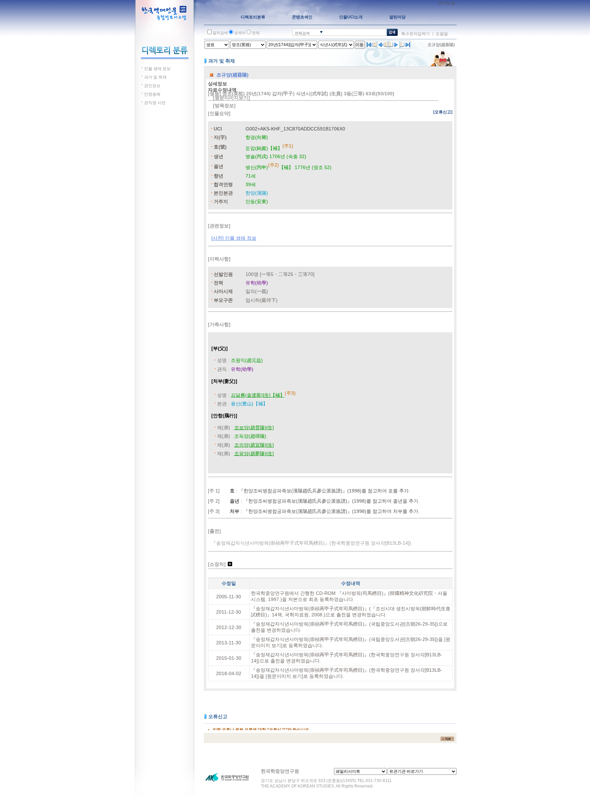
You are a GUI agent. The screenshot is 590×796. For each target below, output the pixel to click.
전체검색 (302, 33)
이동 (359, 44)
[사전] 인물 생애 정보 (233, 238)
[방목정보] (224, 105)
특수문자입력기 (415, 33)
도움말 (442, 33)
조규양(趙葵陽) (441, 44)
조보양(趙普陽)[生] (254, 427)
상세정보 (217, 83)
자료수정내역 (222, 90)
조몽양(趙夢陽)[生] (254, 453)
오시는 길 (446, 2)
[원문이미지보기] (231, 97)
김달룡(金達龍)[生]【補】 (258, 395)
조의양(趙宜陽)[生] (254, 445)
